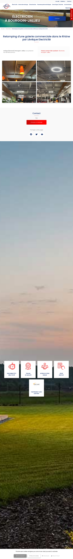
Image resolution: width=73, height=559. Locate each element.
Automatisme (67, 4)
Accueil (57, 1)
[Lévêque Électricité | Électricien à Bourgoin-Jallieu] (6, 6)
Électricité (14, 4)
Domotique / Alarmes (57, 4)
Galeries (62, 1)
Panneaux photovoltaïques (44, 4)
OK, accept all (20, 556)
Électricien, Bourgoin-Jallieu (53, 51)
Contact (69, 1)
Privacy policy (56, 556)
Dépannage (68, 8)
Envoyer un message (36, 122)
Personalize (46, 556)
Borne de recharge (23, 4)
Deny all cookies (34, 556)
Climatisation (32, 4)
